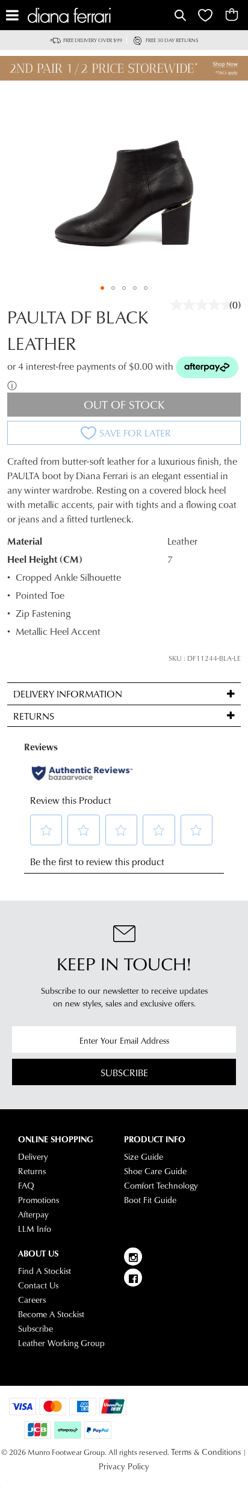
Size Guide (143, 1157)
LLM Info (34, 1229)
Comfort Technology (161, 1186)
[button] (102, 288)
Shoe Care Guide (155, 1171)
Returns (32, 1171)
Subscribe (124, 1072)
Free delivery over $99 (92, 40)
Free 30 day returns (172, 40)
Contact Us (38, 1285)
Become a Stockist (51, 1314)
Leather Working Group (61, 1343)
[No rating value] (204, 305)
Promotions (38, 1200)
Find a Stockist (44, 1271)
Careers (32, 1300)
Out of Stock (124, 404)
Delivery (33, 1157)
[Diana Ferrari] (100, 15)
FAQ (26, 1186)
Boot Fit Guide (150, 1200)
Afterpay (33, 1214)
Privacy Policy (124, 1466)
